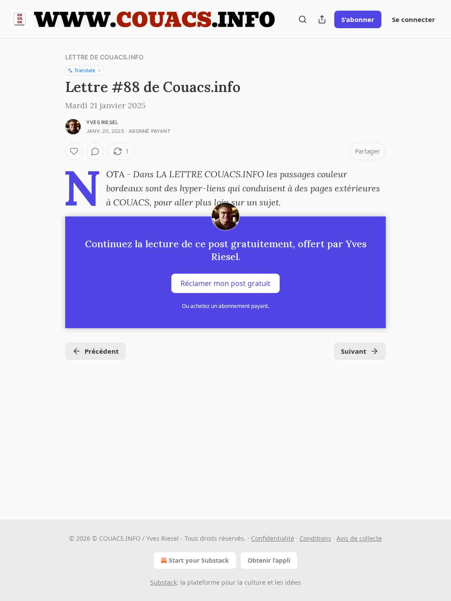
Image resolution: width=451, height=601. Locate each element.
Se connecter (413, 19)
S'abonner (357, 19)
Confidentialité (272, 538)
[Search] (302, 19)
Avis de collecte (359, 538)
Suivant (353, 351)
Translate (84, 70)
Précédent (102, 351)
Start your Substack (199, 560)
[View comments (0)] (95, 151)
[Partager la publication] (322, 19)
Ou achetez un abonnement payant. (225, 306)
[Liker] (74, 151)
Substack (163, 582)
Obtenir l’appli (269, 560)
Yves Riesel (102, 122)
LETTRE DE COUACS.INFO (104, 57)
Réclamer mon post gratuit (225, 283)
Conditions (315, 538)
